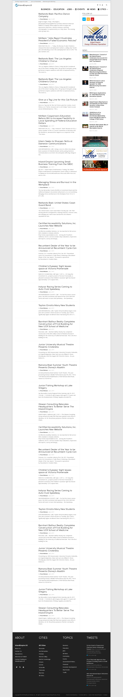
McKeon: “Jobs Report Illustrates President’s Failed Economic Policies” (57, 39)
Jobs (64, 651)
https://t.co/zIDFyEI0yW (98, 649)
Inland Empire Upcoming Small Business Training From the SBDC (55, 163)
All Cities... (42, 675)
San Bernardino (43, 651)
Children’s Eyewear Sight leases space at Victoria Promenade (54, 267)
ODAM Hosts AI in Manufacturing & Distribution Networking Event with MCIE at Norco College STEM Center (98, 116)
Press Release (44, 19)
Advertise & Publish (21, 656)
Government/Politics (69, 661)
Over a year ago (92, 655)
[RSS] (100, 5)
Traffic (65, 672)
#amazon (104, 679)
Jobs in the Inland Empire (95, 695)
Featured (65, 664)
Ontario (41, 662)
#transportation (91, 683)
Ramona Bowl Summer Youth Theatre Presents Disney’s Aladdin (57, 366)
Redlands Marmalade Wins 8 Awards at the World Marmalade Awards (99, 126)
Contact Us (18, 651)
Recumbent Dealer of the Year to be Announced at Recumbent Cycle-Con (57, 247)
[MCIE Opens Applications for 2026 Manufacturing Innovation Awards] (85, 94)
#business (98, 667)
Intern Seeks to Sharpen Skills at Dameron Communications (55, 142)
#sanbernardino (91, 681)
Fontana (41, 654)
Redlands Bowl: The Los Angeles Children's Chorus (54, 80)
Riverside (42, 648)
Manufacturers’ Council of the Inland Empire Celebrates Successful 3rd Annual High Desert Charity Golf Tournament (98, 58)
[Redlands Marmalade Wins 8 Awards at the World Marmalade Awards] (85, 126)
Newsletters (19, 654)
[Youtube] (102, 5)
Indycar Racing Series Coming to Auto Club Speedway (55, 288)
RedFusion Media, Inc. (29, 695)
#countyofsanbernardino (94, 653)
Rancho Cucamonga (44, 659)
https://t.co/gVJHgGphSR (94, 677)
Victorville (42, 667)
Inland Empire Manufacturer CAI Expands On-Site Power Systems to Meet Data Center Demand (99, 104)
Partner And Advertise (71, 695)
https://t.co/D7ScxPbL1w (94, 665)
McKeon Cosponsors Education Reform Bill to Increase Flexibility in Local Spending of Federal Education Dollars (57, 119)
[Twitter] (97, 5)
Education (66, 648)
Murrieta (41, 673)
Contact (105, 695)
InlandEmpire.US (21, 645)
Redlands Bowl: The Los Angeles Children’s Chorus (54, 60)
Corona (41, 664)
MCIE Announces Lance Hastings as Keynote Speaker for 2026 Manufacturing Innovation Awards (98, 84)
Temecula (42, 670)
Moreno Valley (43, 656)
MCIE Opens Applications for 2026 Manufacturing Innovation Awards (98, 94)
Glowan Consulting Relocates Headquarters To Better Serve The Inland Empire (56, 406)
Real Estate (66, 670)
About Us (18, 648)
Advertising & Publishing (49, 1)
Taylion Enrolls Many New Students (56, 305)
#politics (97, 651)
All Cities (42, 645)
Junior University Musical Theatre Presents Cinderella (56, 345)
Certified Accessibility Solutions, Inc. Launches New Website (57, 224)
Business (65, 645)
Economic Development (70, 667)
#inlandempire (91, 651)
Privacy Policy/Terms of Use (53, 695)
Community (66, 656)
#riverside (105, 667)
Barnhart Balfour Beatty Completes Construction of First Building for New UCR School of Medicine (56, 324)
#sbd (97, 681)
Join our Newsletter (36, 1)
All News (65, 653)
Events (65, 659)
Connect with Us (83, 695)
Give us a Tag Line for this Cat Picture (57, 100)
